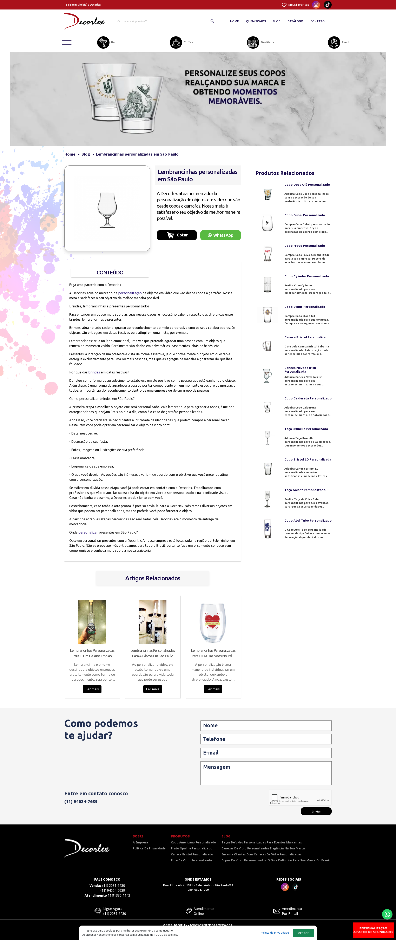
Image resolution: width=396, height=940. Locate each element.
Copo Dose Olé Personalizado (307, 184)
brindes (94, 372)
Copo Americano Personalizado (193, 842)
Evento (346, 42)
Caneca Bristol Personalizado (307, 337)
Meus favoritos (298, 4)
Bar (113, 42)
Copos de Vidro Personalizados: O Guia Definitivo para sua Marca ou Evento (276, 860)
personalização (130, 293)
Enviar (316, 811)
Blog (276, 21)
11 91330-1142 (119, 895)
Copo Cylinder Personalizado (306, 276)
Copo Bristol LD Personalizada (307, 459)
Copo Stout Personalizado (304, 307)
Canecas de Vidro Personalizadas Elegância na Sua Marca (263, 848)
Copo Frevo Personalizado (304, 245)
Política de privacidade (275, 932)
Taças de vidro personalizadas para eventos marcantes (262, 842)
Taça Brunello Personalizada (306, 429)
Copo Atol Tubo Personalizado (308, 520)
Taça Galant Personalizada (304, 490)
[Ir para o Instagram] (285, 887)
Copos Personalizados (62, 51)
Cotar (182, 234)
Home (234, 21)
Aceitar (303, 933)
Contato (317, 21)
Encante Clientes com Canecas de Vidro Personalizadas (262, 854)
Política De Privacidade (149, 848)
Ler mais (92, 689)
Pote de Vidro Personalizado (191, 860)
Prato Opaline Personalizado (191, 848)
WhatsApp (223, 235)
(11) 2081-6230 (113, 885)
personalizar (88, 532)
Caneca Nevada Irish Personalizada (300, 369)
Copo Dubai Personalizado (304, 215)
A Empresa (140, 842)
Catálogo (295, 21)
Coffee (188, 42)
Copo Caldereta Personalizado (308, 398)
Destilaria (267, 42)
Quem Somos (256, 21)
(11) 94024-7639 (81, 801)
